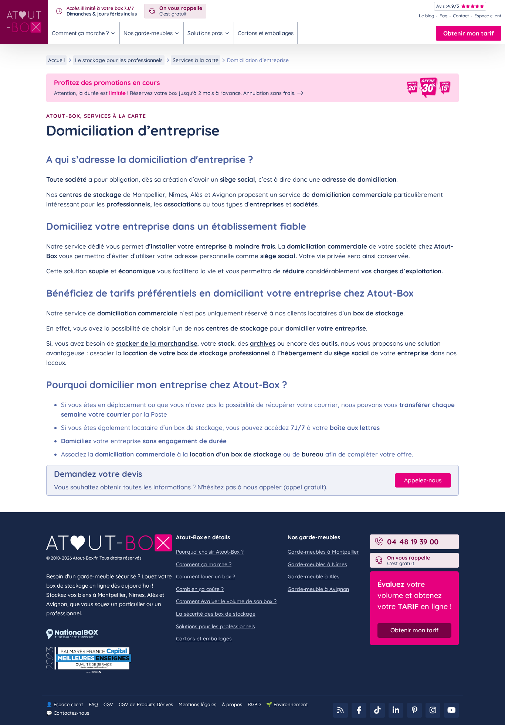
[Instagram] (433, 710)
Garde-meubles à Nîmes (317, 564)
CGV (108, 704)
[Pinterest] (414, 710)
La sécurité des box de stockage (215, 614)
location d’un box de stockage (235, 454)
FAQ (93, 704)
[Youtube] (451, 710)
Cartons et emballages (266, 33)
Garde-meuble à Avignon (318, 589)
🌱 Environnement (287, 704)
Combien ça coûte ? (200, 589)
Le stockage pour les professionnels (119, 60)
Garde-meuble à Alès (313, 576)
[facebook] (359, 710)
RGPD (254, 704)
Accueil (56, 60)
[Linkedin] (396, 710)
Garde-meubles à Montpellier (323, 551)
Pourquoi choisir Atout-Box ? (210, 551)
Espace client (487, 15)
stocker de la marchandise (156, 343)
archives (262, 343)
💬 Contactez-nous (67, 713)
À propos (232, 704)
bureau (312, 454)
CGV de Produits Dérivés (146, 704)
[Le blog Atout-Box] (340, 710)
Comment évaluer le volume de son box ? (226, 601)
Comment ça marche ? (203, 564)
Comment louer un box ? (205, 576)
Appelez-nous (423, 480)
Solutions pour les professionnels (215, 626)
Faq (443, 15)
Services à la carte (195, 60)
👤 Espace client (64, 704)
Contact (461, 15)
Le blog (426, 15)
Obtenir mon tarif (468, 33)
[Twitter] (377, 710)
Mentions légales (197, 704)
